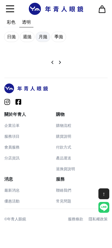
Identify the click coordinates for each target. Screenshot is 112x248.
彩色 (11, 22)
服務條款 (75, 219)
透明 (26, 22)
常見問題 (63, 201)
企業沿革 (12, 125)
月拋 (43, 36)
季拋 (58, 36)
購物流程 (63, 125)
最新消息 (12, 190)
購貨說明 (63, 136)
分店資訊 (12, 158)
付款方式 (63, 147)
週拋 (27, 36)
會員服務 (12, 147)
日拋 (11, 36)
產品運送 (63, 158)
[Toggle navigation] (10, 9)
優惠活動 (12, 201)
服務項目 (12, 136)
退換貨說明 (65, 169)
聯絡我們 (63, 190)
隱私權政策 (98, 219)
